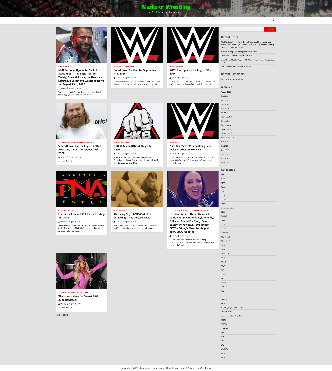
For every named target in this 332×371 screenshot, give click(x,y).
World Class (225, 349)
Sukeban (224, 328)
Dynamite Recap (227, 207)
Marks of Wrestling (166, 6)
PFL (222, 278)
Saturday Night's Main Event (232, 307)
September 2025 (227, 137)
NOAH (223, 261)
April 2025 (225, 158)
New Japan (225, 253)
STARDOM (225, 324)
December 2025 (227, 125)
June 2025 (225, 150)
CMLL (68, 293)
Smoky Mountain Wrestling (231, 315)
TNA (88, 143)
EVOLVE (224, 216)
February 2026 (226, 116)
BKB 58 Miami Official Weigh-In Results (133, 147)
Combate (224, 199)
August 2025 (226, 141)
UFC (222, 340)
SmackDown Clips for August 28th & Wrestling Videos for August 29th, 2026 (79, 149)
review (223, 295)
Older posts (62, 314)
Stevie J (63, 88)
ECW (68, 143)
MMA (122, 143)
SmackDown (124, 67)
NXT (78, 293)
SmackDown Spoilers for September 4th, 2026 (135, 72)
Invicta (223, 228)
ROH (189, 211)
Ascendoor (180, 368)
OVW (223, 274)
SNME (223, 320)
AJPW (223, 182)
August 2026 (226, 91)
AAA (59, 143)
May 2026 (225, 104)
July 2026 (224, 96)
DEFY (223, 203)
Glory (223, 220)
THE (222, 332)
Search (270, 29)
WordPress (205, 368)
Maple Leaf (225, 241)
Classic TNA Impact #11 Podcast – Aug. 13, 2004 (81, 216)
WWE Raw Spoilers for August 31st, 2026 (191, 72)
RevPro (224, 299)
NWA (223, 266)
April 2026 (225, 108)
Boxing (117, 143)
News (65, 67)
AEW (60, 67)
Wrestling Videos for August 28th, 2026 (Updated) (78, 298)
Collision (178, 211)
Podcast (67, 211)
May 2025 (225, 154)
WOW (223, 353)
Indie (223, 224)
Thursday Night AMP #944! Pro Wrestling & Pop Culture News (132, 216)
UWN (223, 344)
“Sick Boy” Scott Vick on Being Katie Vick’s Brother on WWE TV (191, 147)
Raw (176, 67)
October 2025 (226, 133)
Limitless (224, 232)
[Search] (274, 21)
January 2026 (226, 121)
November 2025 (227, 129)
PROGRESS (225, 286)
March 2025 (226, 162)
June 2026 (225, 100)
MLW (223, 245)
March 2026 (226, 112)
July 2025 (224, 145)
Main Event (225, 236)
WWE (70, 67)
